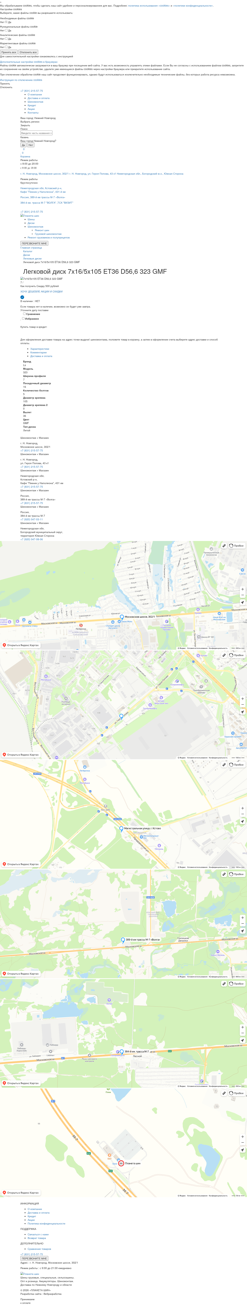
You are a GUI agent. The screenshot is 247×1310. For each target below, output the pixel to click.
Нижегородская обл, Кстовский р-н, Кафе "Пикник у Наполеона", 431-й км (43, 189)
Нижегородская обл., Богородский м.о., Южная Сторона (150, 173)
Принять (5, 83)
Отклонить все (28, 52)
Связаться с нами (38, 1234)
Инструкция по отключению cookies (21, 80)
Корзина (25, 156)
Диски (31, 223)
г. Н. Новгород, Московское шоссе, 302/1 (44, 173)
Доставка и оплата (39, 98)
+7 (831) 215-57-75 (31, 90)
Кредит (32, 105)
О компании (35, 94)
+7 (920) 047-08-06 (31, 539)
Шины (31, 219)
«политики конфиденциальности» (193, 5)
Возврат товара (37, 1238)
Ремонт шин (42, 230)
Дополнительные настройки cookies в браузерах (29, 61)
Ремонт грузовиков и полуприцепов (49, 237)
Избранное (31, 318)
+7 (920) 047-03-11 (31, 519)
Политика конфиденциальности (46, 1223)
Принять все (8, 52)
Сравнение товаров (39, 1249)
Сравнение (32, 314)
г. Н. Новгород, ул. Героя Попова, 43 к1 (92, 173)
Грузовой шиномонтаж (48, 233)
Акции (31, 109)
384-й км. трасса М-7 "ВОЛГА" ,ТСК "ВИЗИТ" (46, 202)
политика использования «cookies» (149, 5)
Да (23, 145)
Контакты (33, 112)
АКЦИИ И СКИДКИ (52, 291)
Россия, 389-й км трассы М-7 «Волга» (42, 197)
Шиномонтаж (35, 101)
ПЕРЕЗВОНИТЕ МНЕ (34, 243)
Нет (31, 145)
